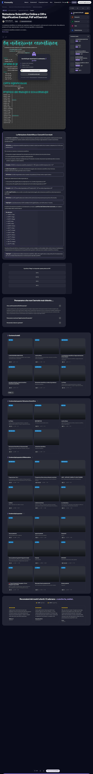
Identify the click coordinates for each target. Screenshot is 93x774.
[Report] (88, 8)
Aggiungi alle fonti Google (26, 21)
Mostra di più (5, 32)
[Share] (83, 8)
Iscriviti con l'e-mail (35, 74)
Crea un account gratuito (53, 770)
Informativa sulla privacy (42, 77)
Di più (10, 392)
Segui (16, 21)
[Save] (77, 8)
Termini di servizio (33, 77)
